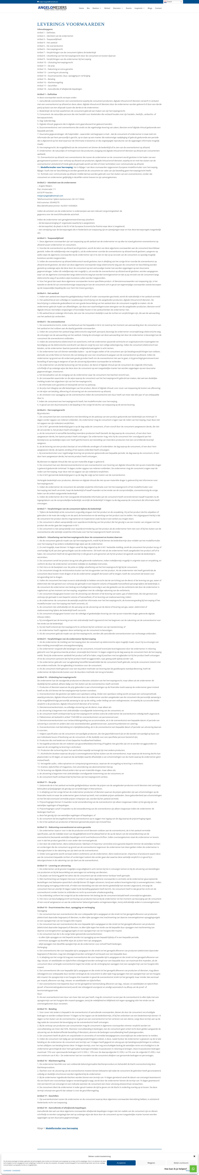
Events (129, 8)
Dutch (169, 2)
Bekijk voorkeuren (181, 1163)
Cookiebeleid (7, 1170)
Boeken (96, 8)
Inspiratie (138, 8)
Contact (158, 8)
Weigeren (151, 1163)
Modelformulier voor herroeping (57, 167)
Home (81, 8)
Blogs (150, 8)
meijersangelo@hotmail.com (50, 195)
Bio (88, 8)
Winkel (107, 8)
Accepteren (121, 1163)
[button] (193, 1168)
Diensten (117, 8)
